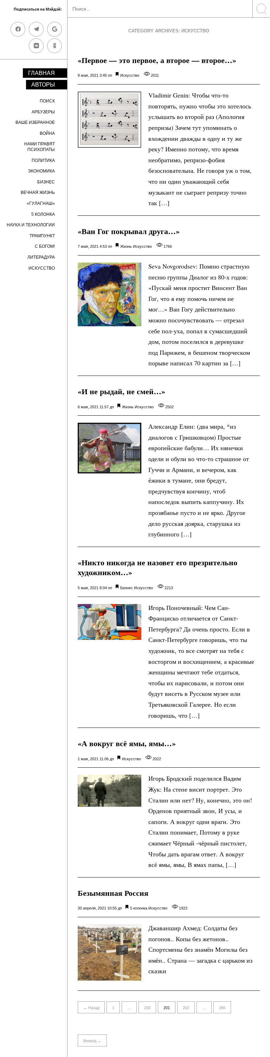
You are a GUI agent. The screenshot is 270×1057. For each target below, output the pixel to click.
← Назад (91, 1008)
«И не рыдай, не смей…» (121, 391)
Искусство (41, 268)
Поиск (47, 101)
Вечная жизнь (38, 192)
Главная (41, 73)
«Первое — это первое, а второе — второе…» (157, 60)
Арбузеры (43, 111)
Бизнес (46, 182)
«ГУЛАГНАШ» (41, 203)
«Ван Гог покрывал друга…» (129, 231)
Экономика (41, 171)
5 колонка (43, 214)
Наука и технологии (31, 224)
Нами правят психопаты (39, 146)
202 (186, 1008)
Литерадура (41, 257)
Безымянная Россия (113, 893)
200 (147, 1008)
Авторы (43, 85)
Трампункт (42, 235)
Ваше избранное (35, 122)
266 (222, 1008)
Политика (43, 160)
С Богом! (45, 246)
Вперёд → (92, 1041)
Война (47, 133)
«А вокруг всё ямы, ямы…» (127, 743)
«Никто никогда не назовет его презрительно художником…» (157, 567)
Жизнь (126, 246)
